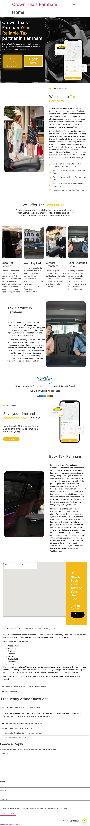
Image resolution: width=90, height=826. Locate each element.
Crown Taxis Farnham (34, 4)
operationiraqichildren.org (11, 825)
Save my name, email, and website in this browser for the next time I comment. (35, 808)
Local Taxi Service (8, 264)
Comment (5, 754)
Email (3, 790)
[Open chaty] (84, 820)
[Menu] (74, 4)
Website (3, 799)
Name (3, 782)
